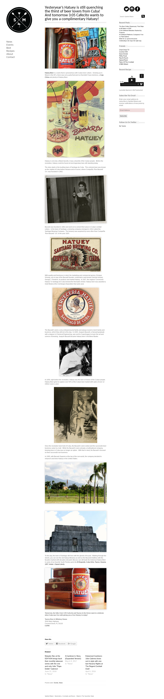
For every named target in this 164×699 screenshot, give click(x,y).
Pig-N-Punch (123, 58)
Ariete (51, 564)
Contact (10, 57)
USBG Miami (123, 64)
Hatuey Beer (49, 73)
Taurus (97, 562)
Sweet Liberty (59, 564)
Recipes (10, 51)
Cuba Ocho (90, 562)
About (9, 54)
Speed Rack (123, 60)
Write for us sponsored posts (128, 38)
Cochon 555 (123, 52)
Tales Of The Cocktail (126, 62)
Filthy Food (123, 56)
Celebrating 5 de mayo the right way (130, 40)
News (9, 42)
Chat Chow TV (124, 50)
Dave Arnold (123, 54)
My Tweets (122, 126)
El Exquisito (81, 562)
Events (9, 45)
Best (8, 48)
